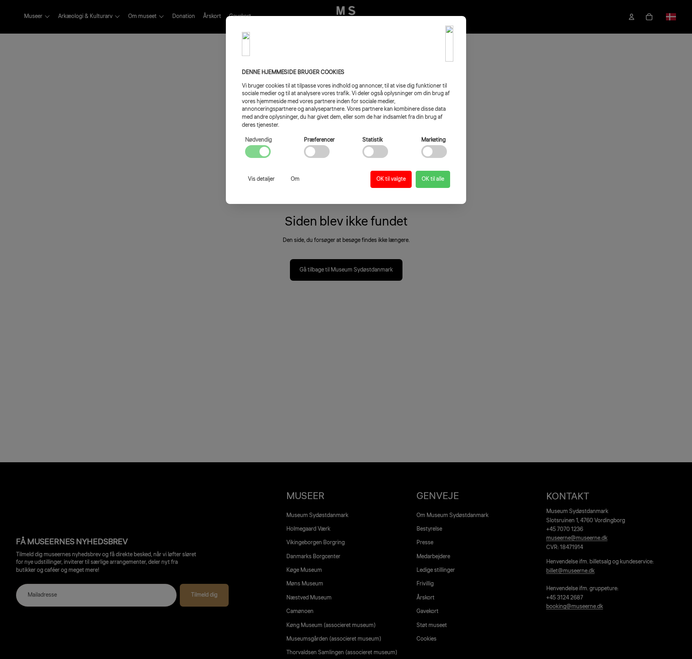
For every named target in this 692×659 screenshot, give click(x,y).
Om (295, 179)
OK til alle (433, 179)
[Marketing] (434, 151)
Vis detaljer (261, 179)
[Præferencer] (317, 151)
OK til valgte (391, 179)
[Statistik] (375, 151)
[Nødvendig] (258, 151)
